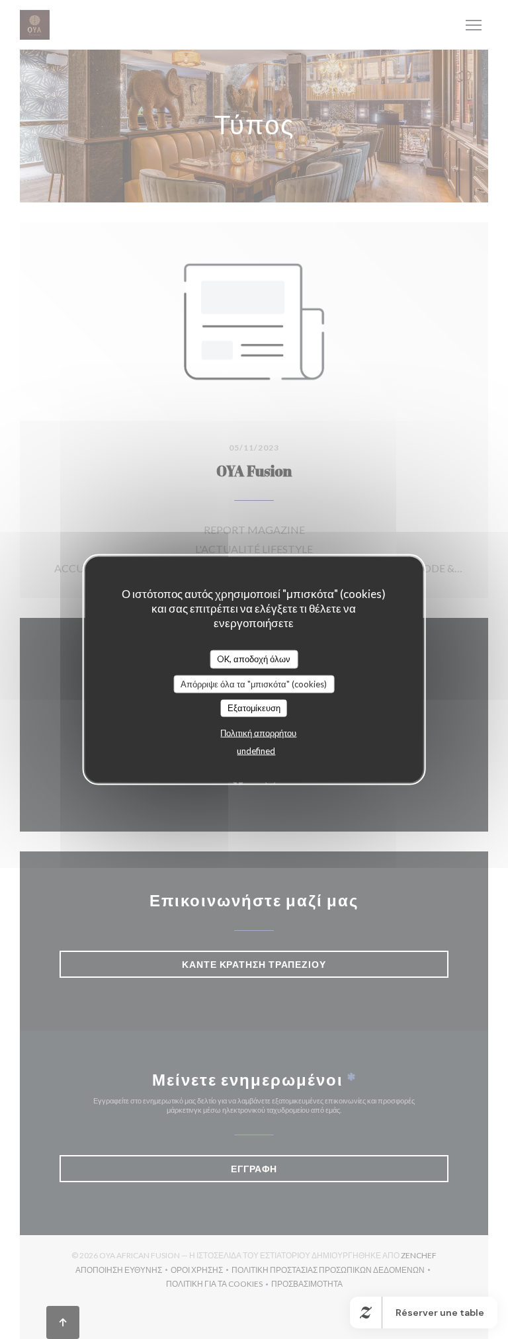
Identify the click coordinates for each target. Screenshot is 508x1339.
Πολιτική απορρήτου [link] (258, 732)
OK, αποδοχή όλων (253, 659)
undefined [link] (256, 750)
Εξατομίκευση (254, 708)
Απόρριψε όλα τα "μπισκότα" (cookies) (254, 683)
